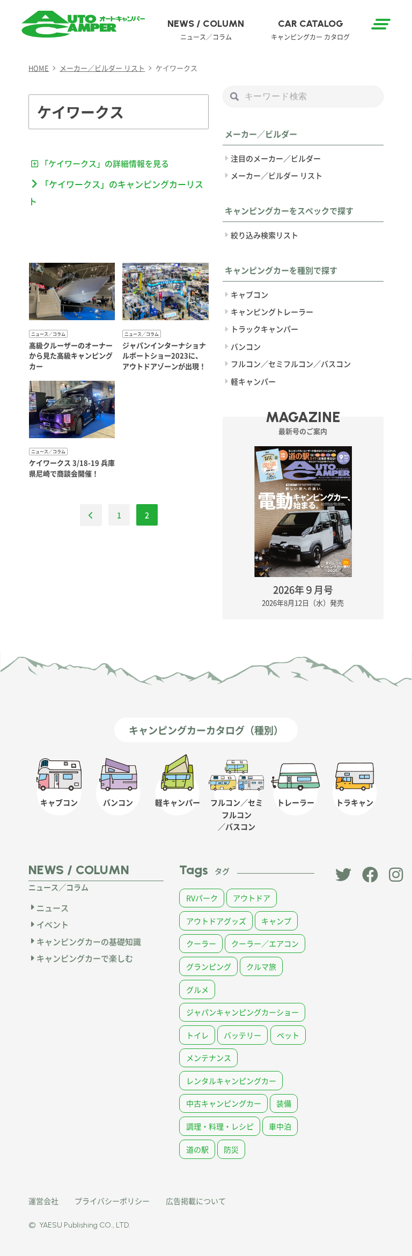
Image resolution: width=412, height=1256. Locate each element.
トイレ (197, 1035)
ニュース (52, 907)
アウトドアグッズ (216, 920)
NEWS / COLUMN (205, 29)
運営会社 (43, 1200)
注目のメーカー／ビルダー (276, 158)
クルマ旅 (261, 966)
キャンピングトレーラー (272, 311)
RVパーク (202, 897)
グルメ (197, 989)
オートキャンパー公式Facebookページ (370, 875)
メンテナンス (208, 1057)
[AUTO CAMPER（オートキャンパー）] (83, 24)
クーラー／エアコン (265, 943)
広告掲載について (196, 1200)
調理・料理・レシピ (220, 1126)
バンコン (246, 346)
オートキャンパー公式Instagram (397, 875)
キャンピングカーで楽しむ (84, 958)
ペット (288, 1035)
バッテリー (242, 1035)
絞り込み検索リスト (264, 235)
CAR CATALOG (310, 29)
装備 (283, 1103)
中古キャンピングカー (223, 1103)
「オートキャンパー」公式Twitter (343, 875)
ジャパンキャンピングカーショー (242, 1012)
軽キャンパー (253, 381)
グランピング (208, 966)
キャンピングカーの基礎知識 (88, 941)
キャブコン (249, 294)
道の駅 (197, 1149)
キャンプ (276, 920)
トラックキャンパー (264, 328)
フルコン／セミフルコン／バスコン (291, 363)
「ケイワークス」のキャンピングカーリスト (115, 193)
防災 (231, 1149)
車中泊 (280, 1126)
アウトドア (251, 897)
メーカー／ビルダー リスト (276, 175)
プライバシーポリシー (112, 1200)
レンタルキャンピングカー (231, 1080)
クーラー (201, 943)
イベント (52, 924)
